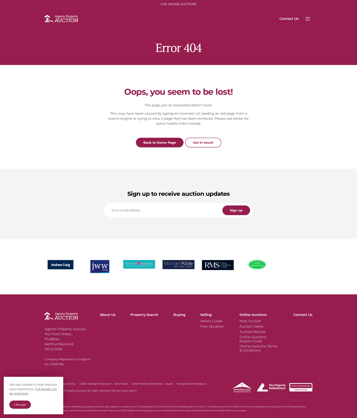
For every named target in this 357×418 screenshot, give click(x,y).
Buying (179, 314)
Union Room (128, 390)
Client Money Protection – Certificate (104, 384)
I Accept (20, 404)
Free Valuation (212, 326)
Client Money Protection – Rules (152, 384)
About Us (107, 314)
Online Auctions (253, 314)
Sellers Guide (211, 321)
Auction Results (252, 332)
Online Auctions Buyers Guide (252, 339)
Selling (206, 314)
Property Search (144, 314)
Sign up (236, 210)
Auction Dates (251, 326)
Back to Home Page (159, 142)
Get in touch (203, 142)
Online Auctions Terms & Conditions (258, 348)
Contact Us (288, 18)
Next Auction (250, 321)
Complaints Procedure (191, 384)
